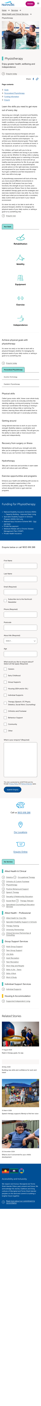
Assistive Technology (10, 377)
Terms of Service (26, 784)
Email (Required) (10, 587)
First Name (8, 561)
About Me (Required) (12, 635)
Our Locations (20, 832)
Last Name (8, 574)
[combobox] (20, 627)
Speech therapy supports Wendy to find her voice (20, 1114)
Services (14, 10)
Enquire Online (21, 851)
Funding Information (11, 97)
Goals (6, 90)
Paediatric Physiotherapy (12, 384)
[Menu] (38, 4)
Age (5, 649)
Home (4, 10)
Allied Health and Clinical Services (15, 14)
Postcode (7, 622)
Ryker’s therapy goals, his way (12, 1053)
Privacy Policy (13, 784)
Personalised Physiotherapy (14, 93)
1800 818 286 (28, 547)
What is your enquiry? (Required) (16, 740)
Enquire (7, 100)
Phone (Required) (11, 609)
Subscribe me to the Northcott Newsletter (20, 600)
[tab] (7, 226)
